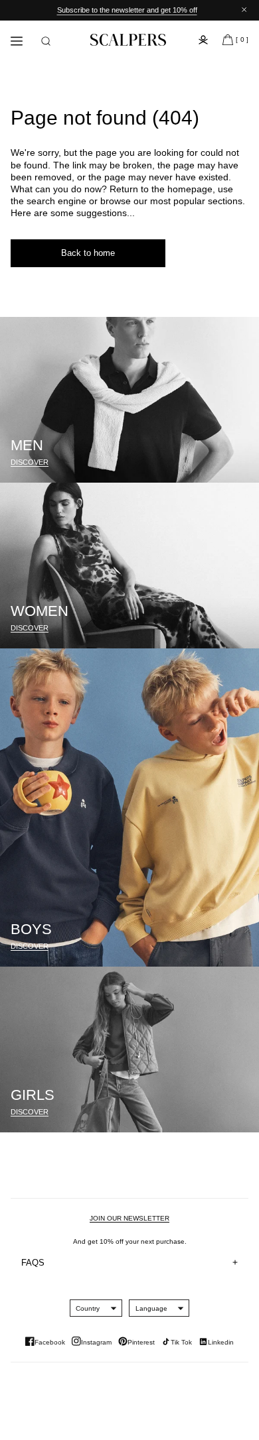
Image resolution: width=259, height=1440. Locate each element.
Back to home (88, 253)
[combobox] (88, 1308)
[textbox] (88, 1308)
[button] (45, 41)
